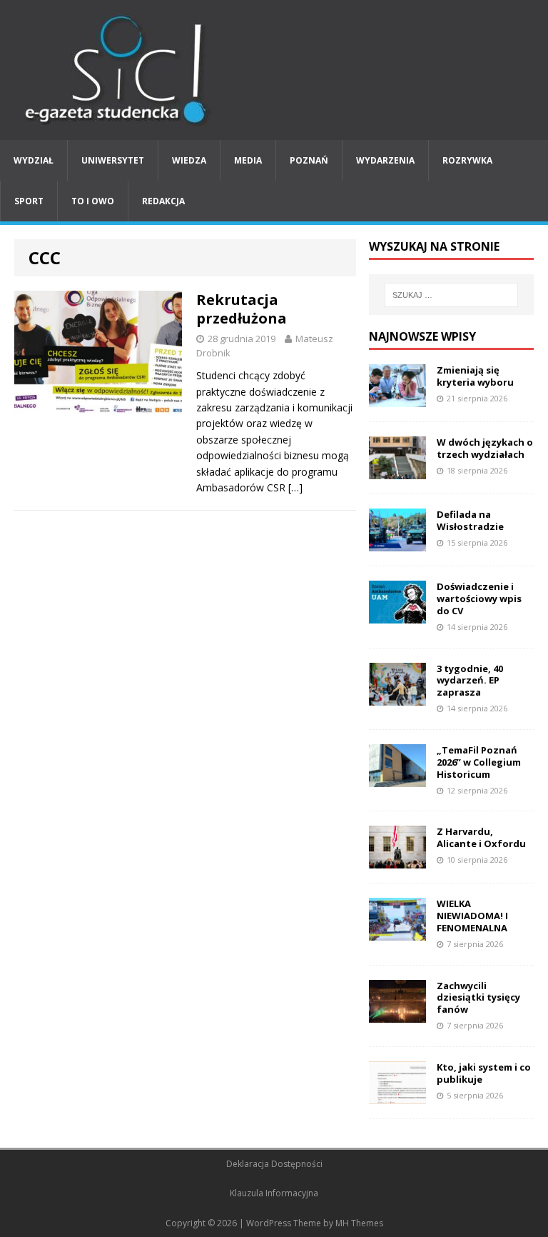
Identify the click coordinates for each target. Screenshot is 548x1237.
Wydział (34, 160)
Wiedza (189, 160)
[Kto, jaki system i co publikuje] (397, 1095)
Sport (29, 201)
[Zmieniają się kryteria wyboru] (397, 399)
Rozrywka (467, 160)
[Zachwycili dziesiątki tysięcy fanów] (397, 1014)
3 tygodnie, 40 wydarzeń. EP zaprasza (470, 680)
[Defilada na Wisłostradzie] (397, 543)
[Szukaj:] (451, 295)
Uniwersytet (112, 160)
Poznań (309, 160)
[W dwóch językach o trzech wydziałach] (397, 471)
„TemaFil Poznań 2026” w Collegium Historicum (479, 762)
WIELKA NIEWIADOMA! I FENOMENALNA (472, 915)
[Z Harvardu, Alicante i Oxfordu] (397, 860)
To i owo (92, 201)
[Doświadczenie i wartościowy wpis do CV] (397, 615)
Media (248, 160)
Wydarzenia (385, 160)
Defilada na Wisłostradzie (470, 520)
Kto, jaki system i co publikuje (484, 1073)
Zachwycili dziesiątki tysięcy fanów (478, 997)
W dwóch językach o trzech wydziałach (485, 448)
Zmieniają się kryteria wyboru (475, 376)
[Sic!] (274, 70)
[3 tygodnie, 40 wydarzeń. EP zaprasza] (397, 696)
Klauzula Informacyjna (274, 1193)
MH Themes (359, 1223)
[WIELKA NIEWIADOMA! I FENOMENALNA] (397, 932)
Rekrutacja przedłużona (241, 309)
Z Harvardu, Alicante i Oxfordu (481, 837)
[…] (295, 487)
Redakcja (163, 201)
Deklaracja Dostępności (274, 1164)
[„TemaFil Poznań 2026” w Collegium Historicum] (397, 779)
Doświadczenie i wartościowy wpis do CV (479, 598)
